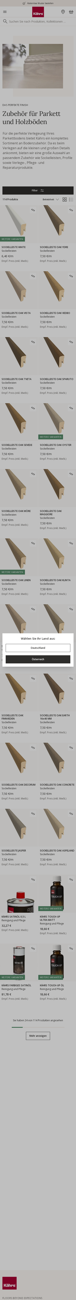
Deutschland (38, 648)
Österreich (38, 659)
